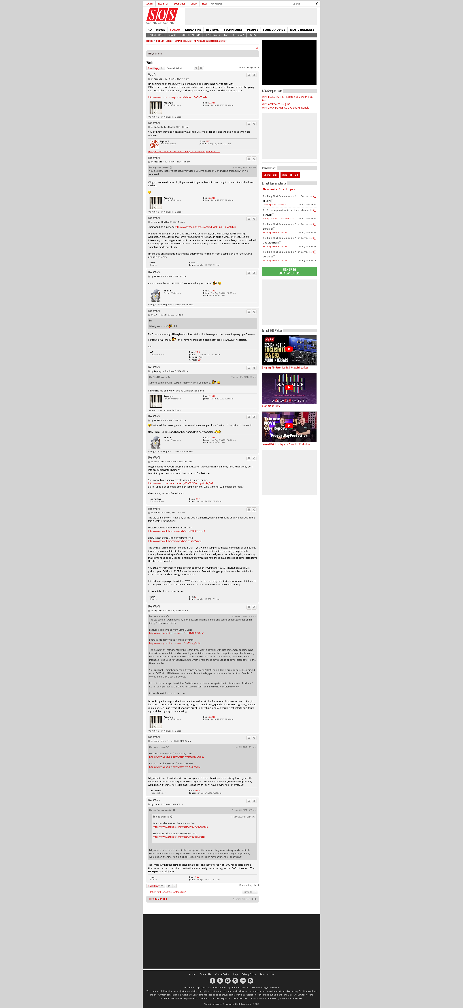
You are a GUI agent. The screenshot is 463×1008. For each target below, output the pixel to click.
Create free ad (290, 175)
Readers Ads (212, 35)
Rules (252, 35)
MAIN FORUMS (183, 41)
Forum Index (164, 41)
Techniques (233, 30)
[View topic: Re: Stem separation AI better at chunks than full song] (315, 210)
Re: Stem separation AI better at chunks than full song (288, 210)
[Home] (162, 14)
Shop (194, 3)
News (160, 30)
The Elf (266, 200)
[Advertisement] (289, 302)
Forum (175, 30)
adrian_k (267, 228)
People (252, 30)
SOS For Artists (191, 35)
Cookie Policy (222, 974)
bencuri (267, 214)
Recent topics (287, 189)
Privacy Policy (249, 974)
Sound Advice (274, 30)
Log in (149, 3)
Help (204, 3)
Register (163, 3)
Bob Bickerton (270, 242)
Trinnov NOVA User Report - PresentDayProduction (286, 444)
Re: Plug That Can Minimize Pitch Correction (288, 196)
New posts (270, 189)
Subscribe (179, 3)
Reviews (212, 30)
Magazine (193, 30)
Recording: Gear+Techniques (275, 204)
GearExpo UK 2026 (271, 406)
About (192, 974)
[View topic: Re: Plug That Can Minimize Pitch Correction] (315, 196)
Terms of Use (267, 974)
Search (173, 35)
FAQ (226, 35)
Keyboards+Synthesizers (209, 41)
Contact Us (205, 974)
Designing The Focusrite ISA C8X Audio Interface (285, 367)
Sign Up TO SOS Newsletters (289, 271)
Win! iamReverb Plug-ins (276, 104)
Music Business (302, 30)
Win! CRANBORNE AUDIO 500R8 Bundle (285, 107)
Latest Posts (156, 35)
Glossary (239, 35)
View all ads (270, 175)
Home (150, 30)
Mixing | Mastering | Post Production (278, 218)
